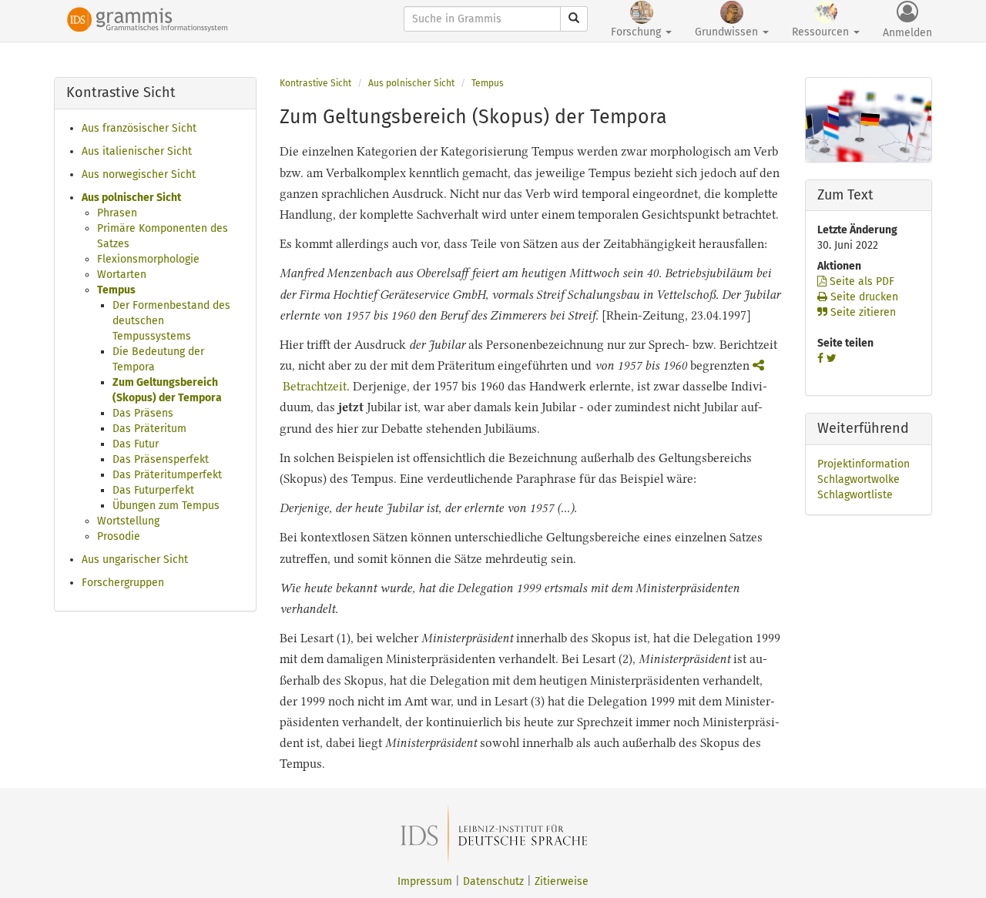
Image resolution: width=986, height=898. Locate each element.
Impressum (424, 881)
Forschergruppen (123, 582)
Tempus (116, 290)
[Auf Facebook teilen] (820, 358)
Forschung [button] (637, 32)
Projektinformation (863, 464)
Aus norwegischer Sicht (139, 174)
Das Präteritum (149, 428)
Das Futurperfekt (153, 490)
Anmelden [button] (907, 32)
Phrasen (117, 212)
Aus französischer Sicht (139, 128)
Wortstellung (128, 521)
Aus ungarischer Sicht (135, 559)
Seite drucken (862, 296)
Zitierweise (562, 881)
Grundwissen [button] (728, 32)
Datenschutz (493, 881)
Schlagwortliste (855, 494)
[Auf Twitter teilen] (832, 358)
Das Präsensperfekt (160, 459)
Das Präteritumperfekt (167, 474)
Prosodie (118, 536)
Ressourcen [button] (822, 32)
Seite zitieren (861, 312)
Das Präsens (142, 413)
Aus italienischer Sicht (137, 151)
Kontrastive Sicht (315, 83)
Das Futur (135, 444)
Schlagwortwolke (858, 479)
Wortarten (121, 274)
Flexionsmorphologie (148, 259)
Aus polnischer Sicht (131, 197)
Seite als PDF (860, 281)
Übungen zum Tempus (166, 505)
